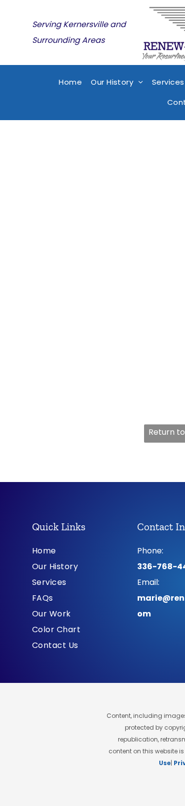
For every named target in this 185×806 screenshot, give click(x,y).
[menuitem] (70, 82)
